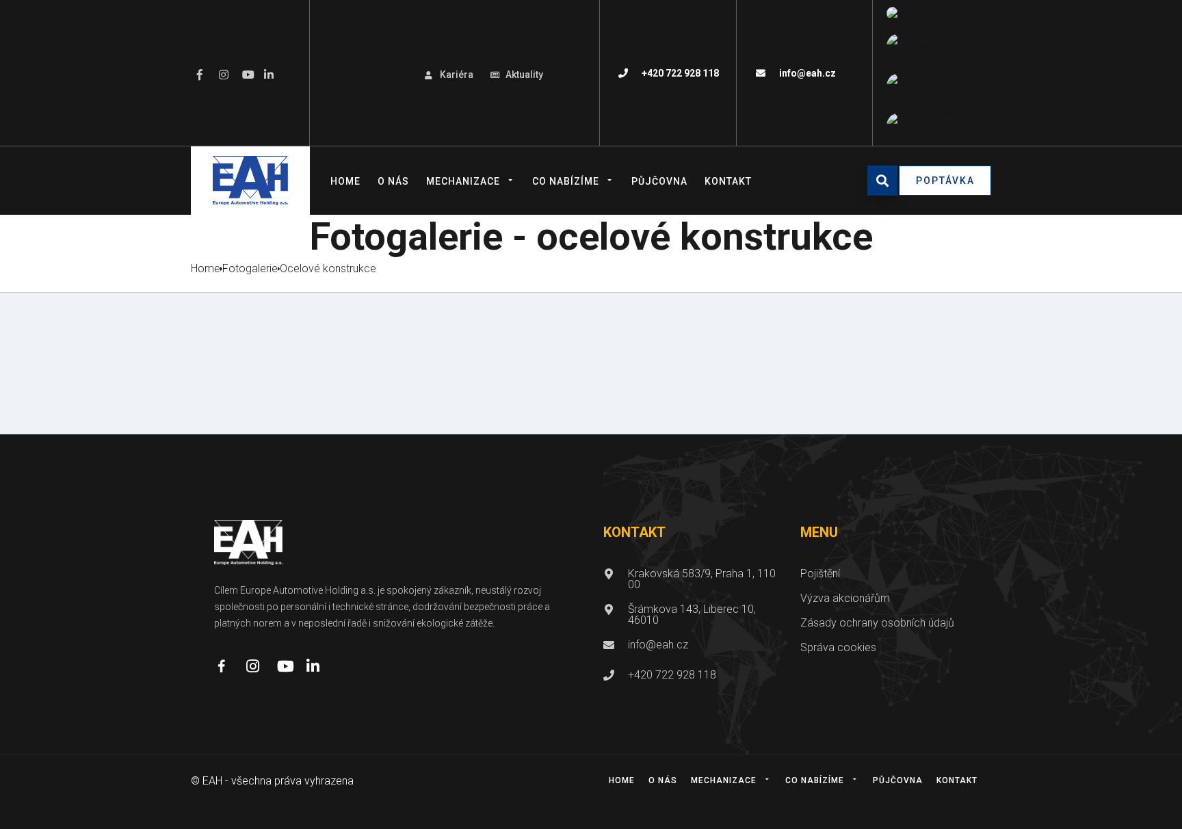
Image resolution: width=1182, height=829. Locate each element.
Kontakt (728, 181)
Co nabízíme (565, 181)
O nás (393, 181)
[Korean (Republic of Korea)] (935, 126)
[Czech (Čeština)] (930, 13)
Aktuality (524, 74)
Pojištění (820, 573)
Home (345, 181)
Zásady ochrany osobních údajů (877, 622)
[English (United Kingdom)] (935, 46)
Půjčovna (659, 181)
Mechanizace (463, 181)
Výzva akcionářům (845, 598)
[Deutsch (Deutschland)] (935, 86)
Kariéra (456, 74)
